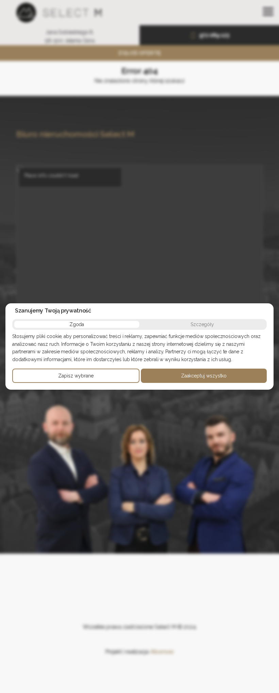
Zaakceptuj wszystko (204, 375)
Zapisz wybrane (75, 375)
